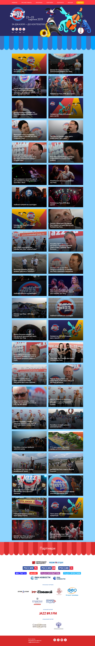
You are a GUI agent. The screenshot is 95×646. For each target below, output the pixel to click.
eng (16, 32)
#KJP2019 (70, 2)
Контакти (60, 2)
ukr (20, 32)
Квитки (80, 2)
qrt (23, 32)
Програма (39, 2)
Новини (14, 2)
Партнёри (50, 2)
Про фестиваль (26, 2)
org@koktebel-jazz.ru (33, 642)
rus (13, 32)
